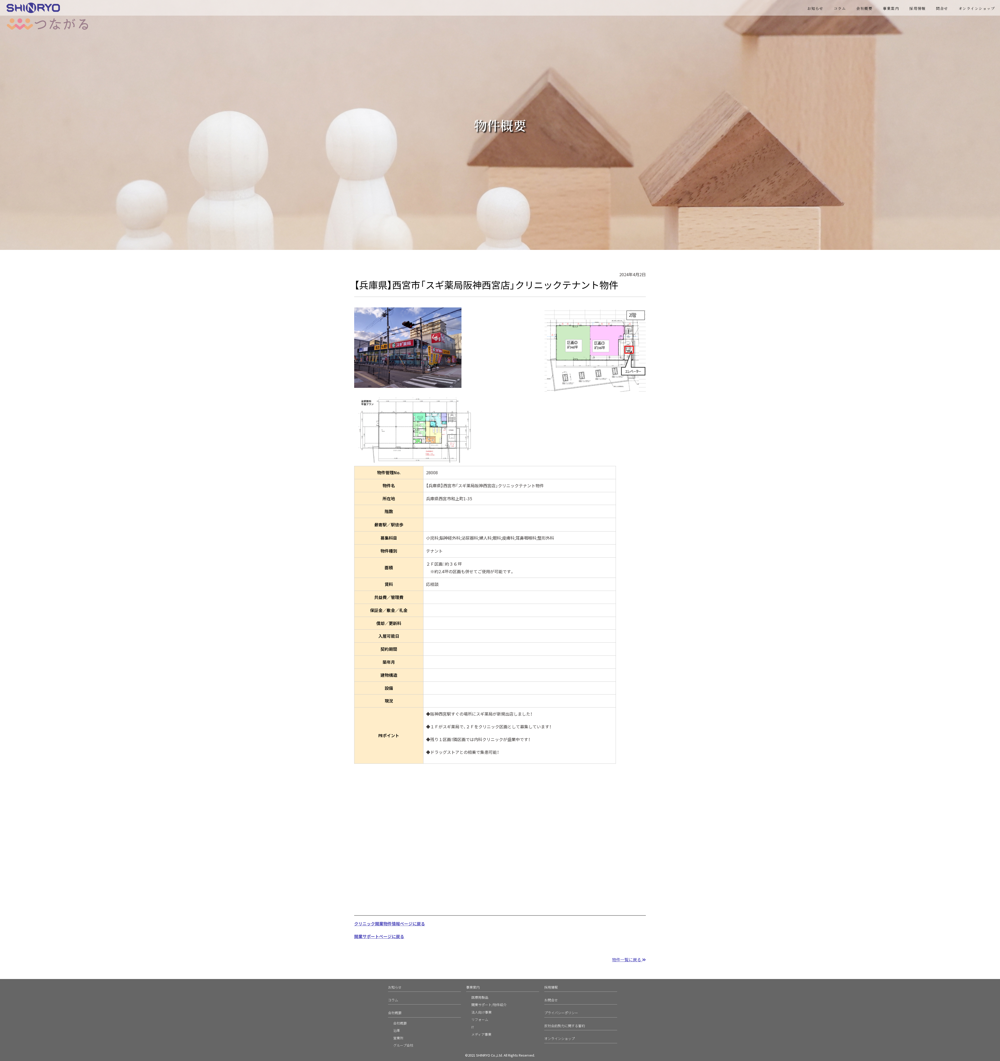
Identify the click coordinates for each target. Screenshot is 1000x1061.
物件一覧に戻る (627, 959)
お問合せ (551, 999)
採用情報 (917, 8)
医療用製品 (479, 997)
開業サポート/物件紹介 (489, 1004)
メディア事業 (481, 1034)
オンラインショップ (977, 8)
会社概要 (864, 8)
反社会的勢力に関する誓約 (564, 1025)
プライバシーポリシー (561, 1012)
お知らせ (815, 8)
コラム (840, 8)
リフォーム (479, 1019)
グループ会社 (403, 1045)
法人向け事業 (481, 1012)
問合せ (942, 8)
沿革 (396, 1030)
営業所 (398, 1037)
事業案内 (473, 987)
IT (472, 1027)
